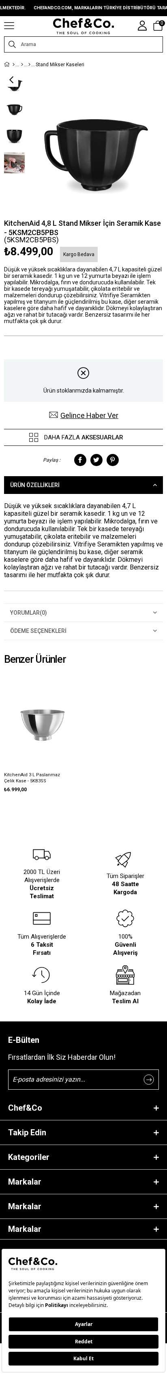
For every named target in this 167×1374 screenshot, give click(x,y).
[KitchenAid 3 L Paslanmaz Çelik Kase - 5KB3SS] (42, 711)
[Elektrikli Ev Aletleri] (22, 65)
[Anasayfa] (14, 65)
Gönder (149, 1079)
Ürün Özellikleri (35, 485)
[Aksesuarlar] (29, 65)
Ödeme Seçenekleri (38, 631)
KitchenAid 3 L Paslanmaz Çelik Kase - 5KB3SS (32, 778)
